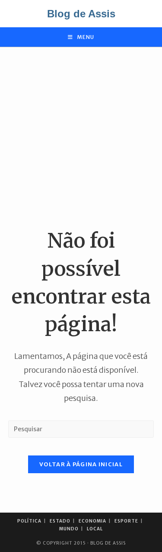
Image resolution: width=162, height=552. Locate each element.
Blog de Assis (81, 13)
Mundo (69, 529)
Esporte (126, 521)
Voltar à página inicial (81, 464)
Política (29, 521)
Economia (92, 521)
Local (95, 529)
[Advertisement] (81, 137)
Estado (60, 521)
